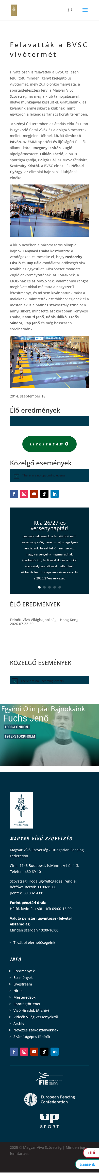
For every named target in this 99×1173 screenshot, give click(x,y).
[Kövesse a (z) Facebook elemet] (14, 494)
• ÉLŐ (91, 1152)
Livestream (47, 444)
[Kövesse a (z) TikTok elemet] (44, 494)
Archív (18, 1023)
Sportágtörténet (26, 1003)
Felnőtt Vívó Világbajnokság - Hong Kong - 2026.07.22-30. (45, 621)
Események (23, 977)
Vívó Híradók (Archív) (31, 1010)
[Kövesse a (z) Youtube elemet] (34, 494)
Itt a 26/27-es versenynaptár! (50, 525)
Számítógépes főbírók (31, 1036)
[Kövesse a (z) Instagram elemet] (24, 494)
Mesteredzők (24, 997)
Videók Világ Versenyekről (35, 1017)
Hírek (18, 990)
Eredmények (24, 971)
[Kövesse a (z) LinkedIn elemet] (55, 494)
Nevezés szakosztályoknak (35, 1030)
